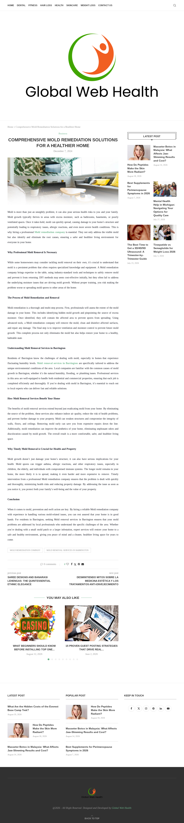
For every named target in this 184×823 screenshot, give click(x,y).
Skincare (72, 5)
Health (59, 5)
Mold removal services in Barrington (57, 363)
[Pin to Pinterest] (79, 564)
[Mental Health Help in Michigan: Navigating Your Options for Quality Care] (164, 189)
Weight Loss (88, 5)
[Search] (174, 5)
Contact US (105, 5)
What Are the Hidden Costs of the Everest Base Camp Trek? (33, 708)
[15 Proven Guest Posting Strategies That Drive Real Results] (92, 623)
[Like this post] (67, 564)
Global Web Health (121, 808)
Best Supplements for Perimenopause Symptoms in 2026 (138, 188)
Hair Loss (46, 5)
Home (11, 5)
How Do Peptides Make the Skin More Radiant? (137, 168)
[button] (12, 633)
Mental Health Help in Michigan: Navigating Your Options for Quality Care (164, 208)
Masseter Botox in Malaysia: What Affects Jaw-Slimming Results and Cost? (164, 153)
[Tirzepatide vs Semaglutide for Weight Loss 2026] (164, 232)
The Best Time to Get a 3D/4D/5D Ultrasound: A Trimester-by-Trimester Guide (137, 251)
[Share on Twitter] (75, 564)
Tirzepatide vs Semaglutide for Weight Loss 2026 (164, 248)
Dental (21, 5)
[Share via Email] (82, 564)
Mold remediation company (49, 232)
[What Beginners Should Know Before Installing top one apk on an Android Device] (34, 623)
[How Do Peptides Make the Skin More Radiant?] (138, 152)
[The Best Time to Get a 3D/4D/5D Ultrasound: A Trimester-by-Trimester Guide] (138, 232)
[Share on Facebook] (71, 564)
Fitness (32, 5)
